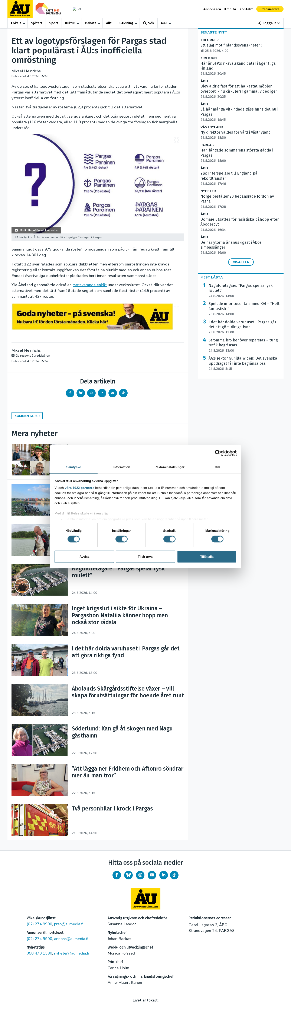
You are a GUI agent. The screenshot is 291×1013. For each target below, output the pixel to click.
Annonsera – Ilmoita (219, 9)
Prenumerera (270, 9)
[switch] (121, 539)
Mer (164, 23)
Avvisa (84, 556)
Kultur (70, 23)
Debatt (90, 23)
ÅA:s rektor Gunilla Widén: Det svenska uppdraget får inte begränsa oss (243, 363)
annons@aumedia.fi (71, 938)
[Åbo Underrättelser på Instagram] (140, 875)
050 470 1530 (39, 953)
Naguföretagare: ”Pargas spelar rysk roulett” (241, 290)
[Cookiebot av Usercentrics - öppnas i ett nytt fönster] (218, 453)
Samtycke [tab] (73, 467)
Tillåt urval (145, 556)
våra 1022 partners (79, 487)
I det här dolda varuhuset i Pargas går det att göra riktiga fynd (242, 327)
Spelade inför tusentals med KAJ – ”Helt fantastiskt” (244, 308)
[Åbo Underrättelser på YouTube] (152, 875)
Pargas (207, 145)
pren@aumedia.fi (68, 924)
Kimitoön (208, 58)
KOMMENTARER (27, 416)
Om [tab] (217, 467)
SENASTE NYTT (213, 32)
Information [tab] (121, 467)
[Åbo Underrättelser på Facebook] (116, 875)
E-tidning (126, 23)
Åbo (204, 81)
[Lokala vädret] (74, 9)
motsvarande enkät (90, 284)
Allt (109, 23)
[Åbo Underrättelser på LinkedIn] (163, 875)
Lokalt (16, 23)
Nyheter (208, 191)
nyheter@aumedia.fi (71, 953)
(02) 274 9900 (39, 924)
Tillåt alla (206, 556)
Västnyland (211, 127)
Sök (151, 23)
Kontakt (246, 9)
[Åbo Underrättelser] (145, 899)
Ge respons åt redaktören (33, 356)
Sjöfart (36, 23)
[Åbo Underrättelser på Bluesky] (128, 875)
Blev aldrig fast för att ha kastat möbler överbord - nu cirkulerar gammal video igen (239, 91)
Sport (53, 23)
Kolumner (209, 40)
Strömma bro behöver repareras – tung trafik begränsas (243, 345)
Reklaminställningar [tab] (169, 467)
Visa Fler (241, 262)
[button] (269, 23)
